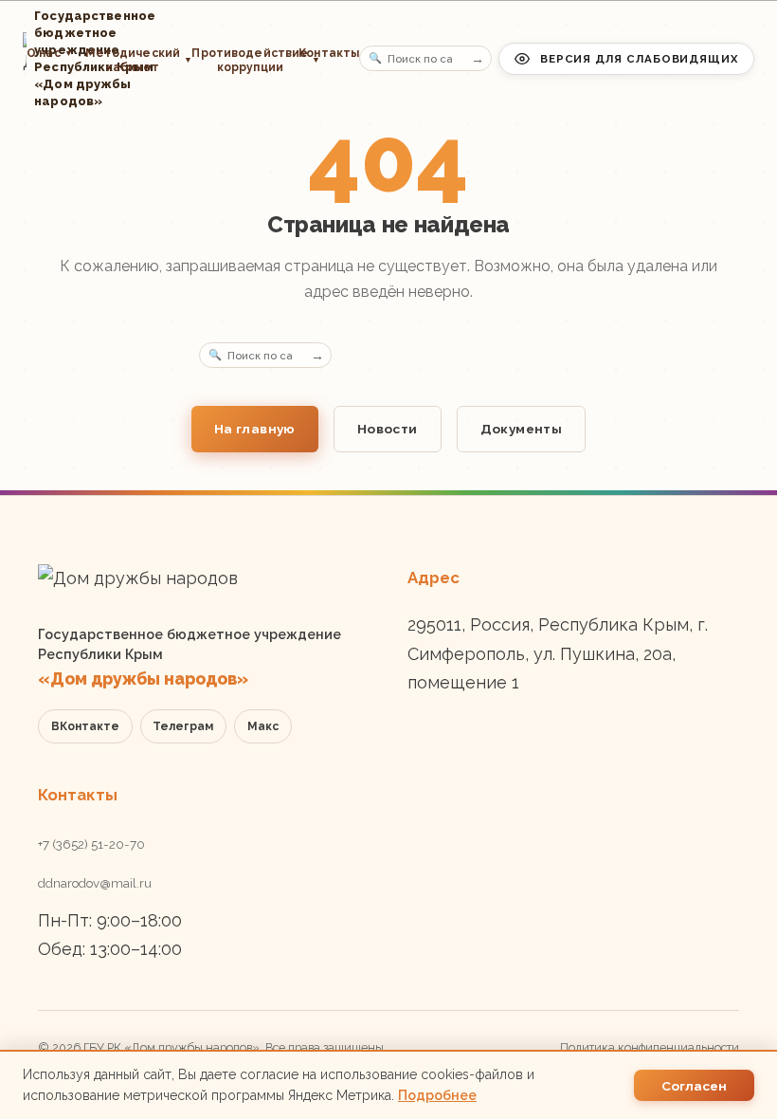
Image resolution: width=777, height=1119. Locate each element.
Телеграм (183, 726)
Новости (387, 428)
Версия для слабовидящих (639, 58)
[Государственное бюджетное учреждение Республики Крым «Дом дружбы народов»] (25, 58)
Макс (263, 726)
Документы (521, 428)
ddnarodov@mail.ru (95, 882)
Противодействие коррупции (238, 60)
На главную (255, 428)
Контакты (328, 53)
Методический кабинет (132, 60)
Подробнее (437, 1095)
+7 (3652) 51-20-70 (91, 844)
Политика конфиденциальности (649, 1047)
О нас (50, 53)
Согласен (694, 1085)
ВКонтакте (85, 726)
